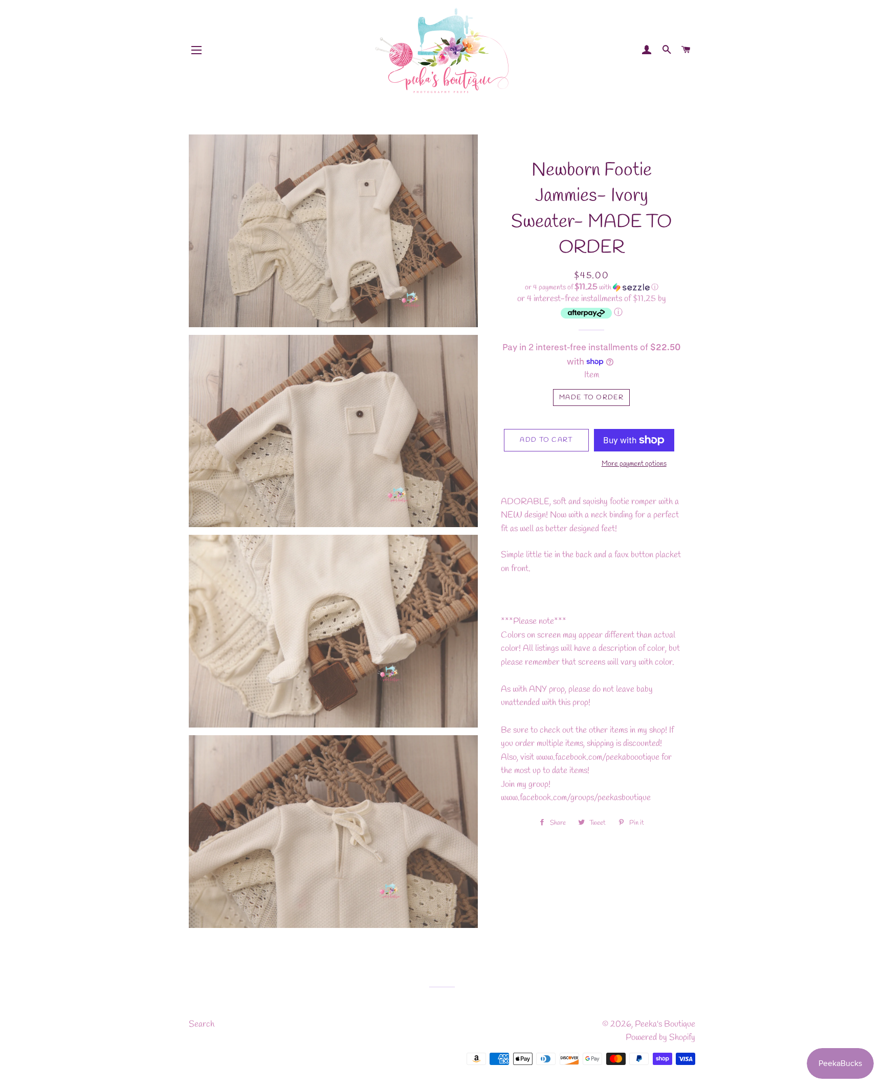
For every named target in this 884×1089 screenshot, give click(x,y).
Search (201, 1024)
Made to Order (591, 397)
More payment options (634, 464)
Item (591, 375)
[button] (591, 287)
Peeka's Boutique (665, 1024)
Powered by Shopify (660, 1037)
